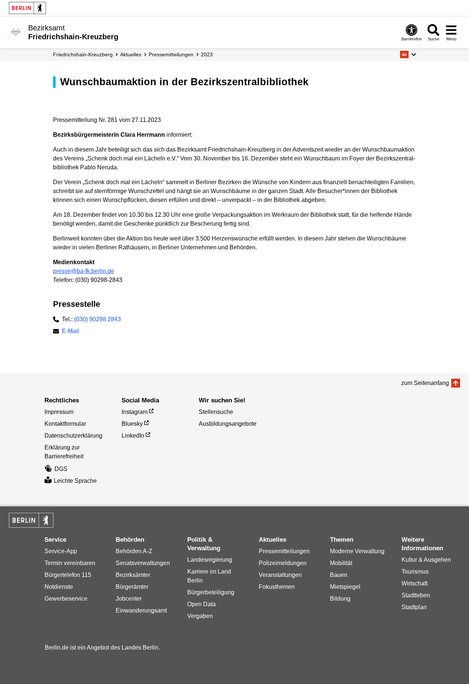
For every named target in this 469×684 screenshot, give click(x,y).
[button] (408, 54)
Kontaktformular (65, 424)
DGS (61, 469)
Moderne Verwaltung (357, 551)
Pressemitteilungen (284, 551)
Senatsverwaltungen (143, 563)
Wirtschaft (414, 583)
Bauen (338, 575)
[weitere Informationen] (16, 31)
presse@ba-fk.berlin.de (83, 271)
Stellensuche (216, 412)
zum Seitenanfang (425, 383)
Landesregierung (209, 560)
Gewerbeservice (65, 598)
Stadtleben (416, 595)
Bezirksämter (133, 575)
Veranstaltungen (280, 575)
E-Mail (70, 332)
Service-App (60, 551)
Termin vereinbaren (69, 563)
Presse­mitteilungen (171, 54)
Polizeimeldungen (283, 563)
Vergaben (200, 616)
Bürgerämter (132, 587)
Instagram (135, 412)
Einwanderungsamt (141, 610)
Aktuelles (130, 54)
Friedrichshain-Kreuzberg (83, 54)
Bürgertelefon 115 (67, 575)
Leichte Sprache (75, 481)
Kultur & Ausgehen (426, 560)
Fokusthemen (277, 587)
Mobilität (341, 563)
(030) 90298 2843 (97, 319)
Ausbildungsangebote (228, 424)
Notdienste (58, 587)
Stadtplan (414, 607)
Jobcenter (129, 598)
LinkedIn (133, 435)
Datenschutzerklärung (73, 435)
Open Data (201, 604)
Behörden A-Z (134, 551)
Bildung (340, 598)
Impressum (58, 412)
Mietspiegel (345, 587)
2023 (207, 54)
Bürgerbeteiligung (210, 592)
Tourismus (415, 571)
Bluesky (132, 424)
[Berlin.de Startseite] (27, 8)
